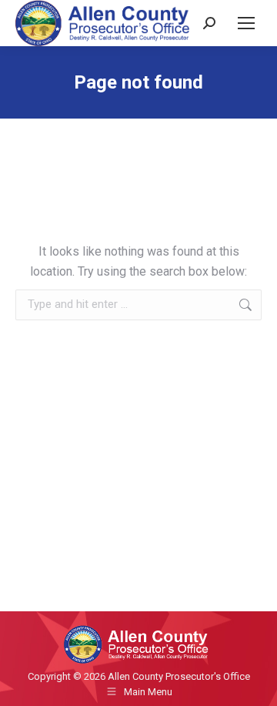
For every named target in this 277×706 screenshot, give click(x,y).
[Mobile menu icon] (246, 23)
